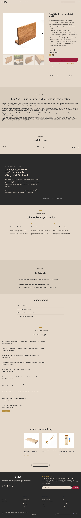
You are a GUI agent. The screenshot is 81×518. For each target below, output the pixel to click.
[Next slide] (42, 33)
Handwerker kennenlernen (47, 502)
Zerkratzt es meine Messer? (24, 309)
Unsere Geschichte (46, 500)
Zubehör (16, 448)
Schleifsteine (62, 448)
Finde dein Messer (25, 500)
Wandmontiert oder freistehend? (25, 312)
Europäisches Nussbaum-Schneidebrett (13, 451)
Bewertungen (44, 504)
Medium (12, 457)
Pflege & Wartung (25, 504)
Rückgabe (34, 515)
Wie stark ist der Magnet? (23, 305)
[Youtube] (5, 487)
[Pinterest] (7, 487)
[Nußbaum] (53, 55)
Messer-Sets (4, 502)
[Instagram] (2, 487)
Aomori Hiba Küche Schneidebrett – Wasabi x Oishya (30, 451)
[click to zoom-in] (23, 34)
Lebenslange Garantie (66, 504)
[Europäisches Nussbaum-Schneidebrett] (14, 440)
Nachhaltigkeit (45, 506)
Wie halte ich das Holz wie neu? (25, 316)
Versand (63, 500)
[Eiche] (50, 55)
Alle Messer (4, 500)
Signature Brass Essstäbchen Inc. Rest (49, 451)
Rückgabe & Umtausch (67, 502)
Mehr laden (6, 411)
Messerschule (24, 502)
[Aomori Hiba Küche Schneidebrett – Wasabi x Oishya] (31, 440)
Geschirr (44, 448)
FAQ (63, 506)
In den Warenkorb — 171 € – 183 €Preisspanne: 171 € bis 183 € (63, 59)
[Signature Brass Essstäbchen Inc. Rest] (49, 440)
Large (8, 457)
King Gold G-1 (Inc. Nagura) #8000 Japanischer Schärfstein (66, 451)
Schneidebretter (10, 448)
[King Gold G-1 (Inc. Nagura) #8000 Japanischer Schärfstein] (66, 440)
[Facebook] (10, 487)
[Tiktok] (12, 487)
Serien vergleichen (5, 506)
